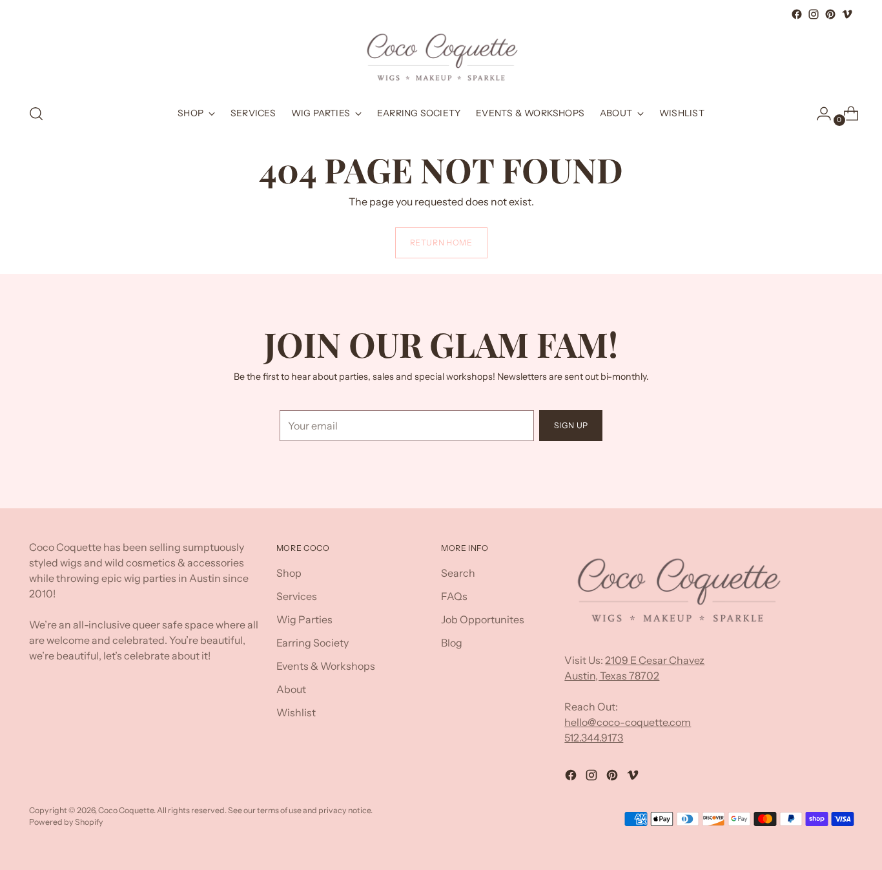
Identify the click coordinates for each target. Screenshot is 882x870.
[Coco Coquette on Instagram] (813, 14)
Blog (451, 642)
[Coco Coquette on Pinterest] (830, 14)
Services (296, 596)
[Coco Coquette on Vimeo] (847, 14)
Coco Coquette (126, 810)
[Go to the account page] (819, 114)
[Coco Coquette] (441, 57)
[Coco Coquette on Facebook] (797, 14)
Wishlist (296, 712)
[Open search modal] (36, 114)
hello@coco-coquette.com (627, 722)
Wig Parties (304, 619)
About (291, 689)
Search (458, 572)
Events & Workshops (325, 665)
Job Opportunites (482, 619)
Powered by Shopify (66, 822)
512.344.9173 (593, 737)
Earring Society (312, 642)
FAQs (454, 596)
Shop (289, 572)
